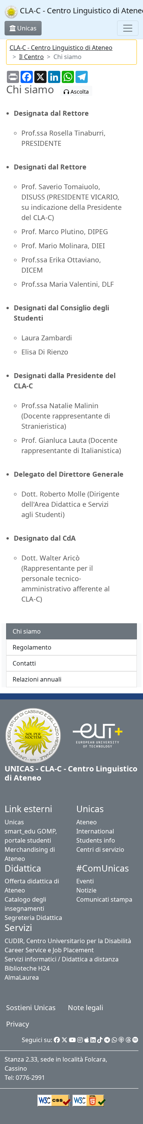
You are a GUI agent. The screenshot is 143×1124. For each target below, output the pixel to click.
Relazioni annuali (37, 679)
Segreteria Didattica (33, 917)
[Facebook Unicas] (57, 1040)
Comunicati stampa (104, 899)
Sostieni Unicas (31, 1007)
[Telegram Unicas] (107, 1040)
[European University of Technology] (92, 735)
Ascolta (79, 91)
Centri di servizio (100, 849)
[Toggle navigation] (127, 28)
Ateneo (86, 822)
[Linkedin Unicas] (93, 1040)
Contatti (24, 663)
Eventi (85, 881)
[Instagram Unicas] (80, 1040)
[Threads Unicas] (128, 1040)
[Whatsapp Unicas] (114, 1040)
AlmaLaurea (22, 977)
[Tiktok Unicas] (100, 1040)
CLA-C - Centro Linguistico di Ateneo (61, 47)
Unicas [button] (26, 28)
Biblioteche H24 (27, 968)
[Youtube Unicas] (72, 1040)
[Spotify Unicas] (135, 1040)
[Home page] (33, 735)
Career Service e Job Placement (49, 950)
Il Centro (31, 57)
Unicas (14, 822)
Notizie (86, 890)
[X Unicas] (64, 1040)
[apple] (86, 1040)
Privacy (17, 1023)
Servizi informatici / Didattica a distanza (62, 959)
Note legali (85, 1007)
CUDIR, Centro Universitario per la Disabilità (68, 941)
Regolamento (32, 647)
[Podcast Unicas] (121, 1040)
